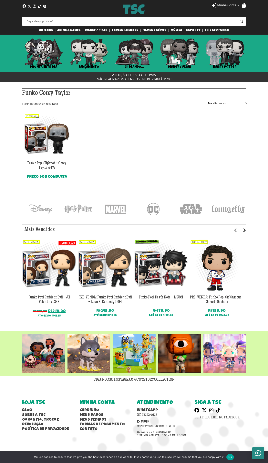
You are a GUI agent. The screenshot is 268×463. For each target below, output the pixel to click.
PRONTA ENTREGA (43, 67)
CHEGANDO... (134, 67)
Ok (230, 456)
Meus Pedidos (93, 420)
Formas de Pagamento (102, 424)
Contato (89, 429)
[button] (225, 5)
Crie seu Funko (217, 30)
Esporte (193, 30)
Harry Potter (225, 67)
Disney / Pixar (96, 30)
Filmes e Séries (154, 30)
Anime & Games (69, 30)
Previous (16, 54)
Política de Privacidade (45, 429)
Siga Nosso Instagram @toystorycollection (134, 380)
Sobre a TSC (34, 415)
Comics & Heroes (125, 30)
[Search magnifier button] (241, 21)
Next (252, 54)
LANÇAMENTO (89, 67)
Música (176, 30)
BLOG (27, 410)
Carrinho (89, 410)
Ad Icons (46, 30)
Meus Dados (91, 415)
